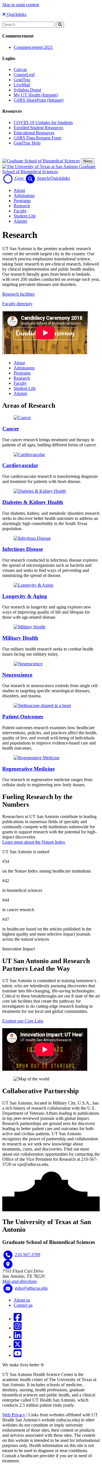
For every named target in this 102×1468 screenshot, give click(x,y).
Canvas (20, 69)
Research (22, 205)
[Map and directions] (8, 1264)
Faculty (20, 210)
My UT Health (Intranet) (36, 95)
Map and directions (19, 1281)
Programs (22, 200)
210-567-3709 (27, 1254)
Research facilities (18, 294)
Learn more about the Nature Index (33, 842)
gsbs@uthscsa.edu (31, 1288)
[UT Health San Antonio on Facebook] (18, 1318)
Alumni (20, 221)
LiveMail (22, 84)
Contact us (23, 1305)
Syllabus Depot (27, 89)
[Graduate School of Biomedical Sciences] (41, 160)
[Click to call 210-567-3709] (8, 1255)
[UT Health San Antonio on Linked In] (18, 1337)
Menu (87, 161)
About (19, 190)
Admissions (24, 195)
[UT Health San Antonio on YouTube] (18, 1355)
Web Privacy (13, 1414)
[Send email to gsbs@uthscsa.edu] (8, 1288)
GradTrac (22, 79)
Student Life (25, 216)
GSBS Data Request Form (37, 137)
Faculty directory (17, 303)
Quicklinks (16, 14)
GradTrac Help (27, 143)
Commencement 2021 (33, 47)
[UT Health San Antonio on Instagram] (18, 1327)
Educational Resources (34, 132)
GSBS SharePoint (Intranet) (38, 100)
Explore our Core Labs (22, 1021)
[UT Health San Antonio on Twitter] (18, 1346)
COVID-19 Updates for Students (43, 122)
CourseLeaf (24, 74)
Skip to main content (20, 4)
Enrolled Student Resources (38, 127)
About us (22, 1300)
